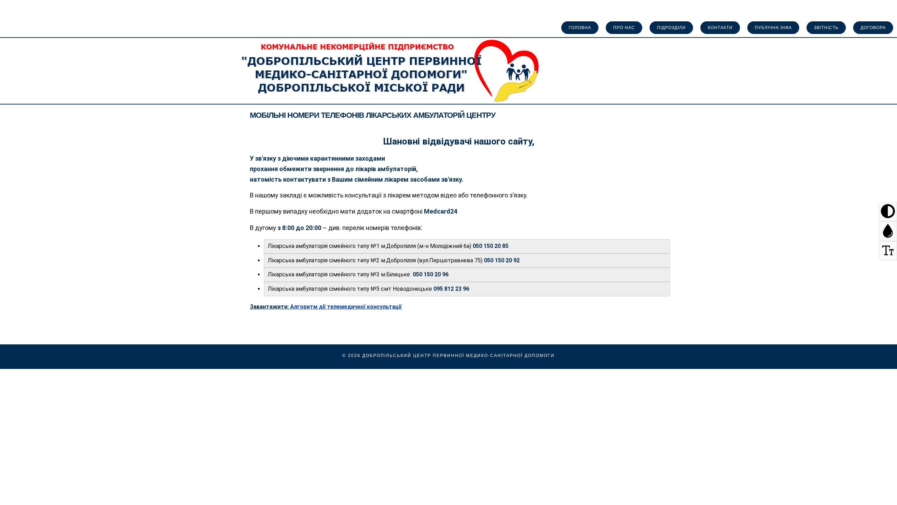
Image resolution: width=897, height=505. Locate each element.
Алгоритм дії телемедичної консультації (346, 306)
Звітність (826, 27)
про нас (624, 27)
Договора (873, 27)
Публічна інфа (773, 27)
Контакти (720, 27)
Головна (580, 27)
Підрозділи (671, 27)
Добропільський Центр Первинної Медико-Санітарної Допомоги (458, 355)
